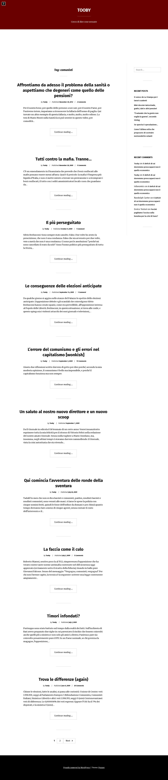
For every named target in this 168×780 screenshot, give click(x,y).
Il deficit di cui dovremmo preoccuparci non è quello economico (147, 167)
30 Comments (79, 686)
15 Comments (81, 361)
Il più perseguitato (63, 222)
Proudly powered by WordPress (76, 768)
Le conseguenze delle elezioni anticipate (63, 285)
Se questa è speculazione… (146, 125)
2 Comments (81, 102)
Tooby (84, 10)
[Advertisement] (84, 46)
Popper (101, 768)
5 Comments (81, 165)
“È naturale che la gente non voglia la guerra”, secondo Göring (146, 116)
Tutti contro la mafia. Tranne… (63, 159)
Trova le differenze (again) (63, 679)
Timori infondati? (63, 616)
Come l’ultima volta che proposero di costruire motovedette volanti (144, 132)
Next (68, 740)
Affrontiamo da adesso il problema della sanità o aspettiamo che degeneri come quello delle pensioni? (63, 90)
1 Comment (80, 229)
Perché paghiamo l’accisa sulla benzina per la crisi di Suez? (146, 212)
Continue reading (65, 133)
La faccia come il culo (63, 549)
